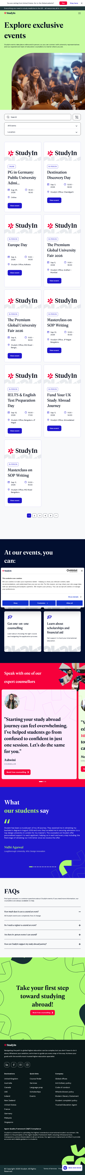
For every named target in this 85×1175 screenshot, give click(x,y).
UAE (6, 1092)
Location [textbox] (11, 132)
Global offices (61, 1078)
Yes (63, 3)
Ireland (7, 1096)
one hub (63, 8)
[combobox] (77, 117)
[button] (41, 781)
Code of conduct (62, 1087)
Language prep (36, 1087)
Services (33, 1083)
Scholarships (35, 1092)
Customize (41, 603)
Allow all (69, 603)
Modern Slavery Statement (67, 1096)
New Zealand (9, 1100)
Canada (7, 1087)
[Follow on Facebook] (13, 1064)
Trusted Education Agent (66, 1105)
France (7, 1109)
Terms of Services (50, 1169)
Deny (15, 603)
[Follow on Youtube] (20, 1064)
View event (14, 206)
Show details (73, 597)
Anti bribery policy (63, 1083)
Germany (8, 1113)
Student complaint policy (66, 1100)
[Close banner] (82, 571)
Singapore (8, 1122)
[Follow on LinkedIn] (6, 1064)
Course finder (35, 1078)
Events (33, 1096)
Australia (8, 1083)
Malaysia (8, 1118)
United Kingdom (11, 1078)
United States (10, 1105)
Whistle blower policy (64, 1092)
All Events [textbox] (12, 125)
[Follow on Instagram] (27, 1064)
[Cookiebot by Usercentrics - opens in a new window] (68, 570)
